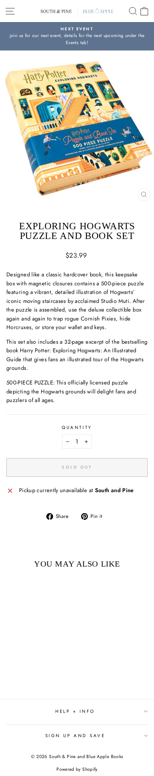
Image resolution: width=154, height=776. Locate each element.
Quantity (77, 427)
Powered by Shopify (77, 769)
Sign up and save (75, 735)
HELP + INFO (75, 711)
